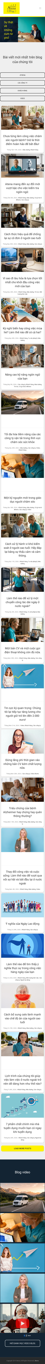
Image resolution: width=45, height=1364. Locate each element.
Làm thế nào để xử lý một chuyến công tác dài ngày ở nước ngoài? (22, 580)
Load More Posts (22, 1148)
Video (38, 448)
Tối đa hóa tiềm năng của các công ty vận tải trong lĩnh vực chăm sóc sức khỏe (22, 402)
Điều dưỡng (26, 150)
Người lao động (25, 980)
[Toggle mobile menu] (40, 8)
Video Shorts (35, 774)
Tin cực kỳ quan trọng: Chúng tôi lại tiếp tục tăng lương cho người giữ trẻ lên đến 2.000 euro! (22, 676)
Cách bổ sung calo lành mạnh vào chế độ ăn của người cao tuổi (22, 996)
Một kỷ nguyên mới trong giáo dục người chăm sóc (22, 466)
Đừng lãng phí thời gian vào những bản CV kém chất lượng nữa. (22, 741)
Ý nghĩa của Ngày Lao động (22, 905)
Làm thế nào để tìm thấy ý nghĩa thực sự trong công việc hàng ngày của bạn (22, 946)
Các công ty (25, 200)
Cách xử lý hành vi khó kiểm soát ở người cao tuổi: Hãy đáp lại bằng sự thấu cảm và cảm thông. (22, 525)
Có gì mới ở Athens (25, 386)
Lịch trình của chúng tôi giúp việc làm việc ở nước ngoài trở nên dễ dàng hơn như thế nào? (22, 1044)
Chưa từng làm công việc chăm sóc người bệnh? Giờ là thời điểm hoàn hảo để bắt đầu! (22, 118)
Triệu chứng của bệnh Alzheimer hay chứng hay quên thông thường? (22, 790)
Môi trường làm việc (32, 978)
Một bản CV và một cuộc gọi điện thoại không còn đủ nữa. (22, 630)
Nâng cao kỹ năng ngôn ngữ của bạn (22, 356)
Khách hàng (34, 150)
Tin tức (37, 292)
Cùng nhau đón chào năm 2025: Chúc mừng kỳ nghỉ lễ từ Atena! (22, 1318)
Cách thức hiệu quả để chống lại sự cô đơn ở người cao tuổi (22, 216)
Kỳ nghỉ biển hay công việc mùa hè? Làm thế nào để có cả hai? (22, 310)
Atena (37, 1361)
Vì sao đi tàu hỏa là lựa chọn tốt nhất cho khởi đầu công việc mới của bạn (22, 260)
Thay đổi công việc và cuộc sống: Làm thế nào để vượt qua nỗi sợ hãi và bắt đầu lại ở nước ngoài (22, 840)
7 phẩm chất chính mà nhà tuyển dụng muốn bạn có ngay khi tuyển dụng (22, 1106)
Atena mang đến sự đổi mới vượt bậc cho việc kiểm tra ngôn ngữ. (22, 166)
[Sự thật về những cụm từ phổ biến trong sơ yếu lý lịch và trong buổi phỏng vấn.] (22, 29)
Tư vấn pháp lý (32, 338)
